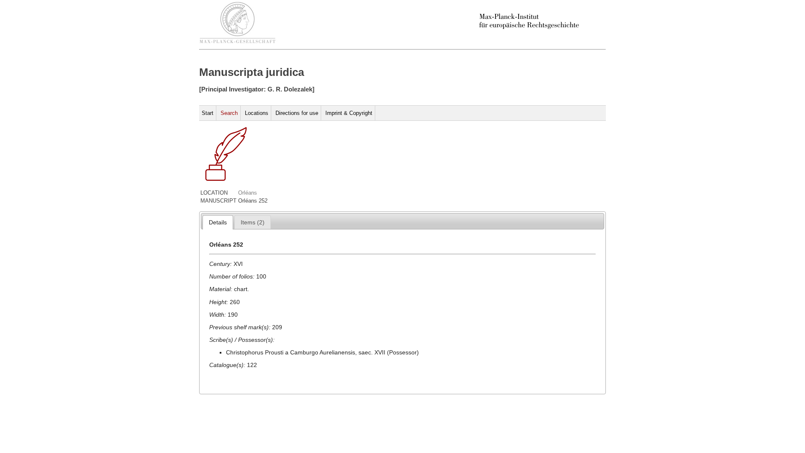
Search (229, 113)
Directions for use (296, 113)
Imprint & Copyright (348, 113)
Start (207, 113)
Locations (256, 113)
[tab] (218, 222)
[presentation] (218, 222)
